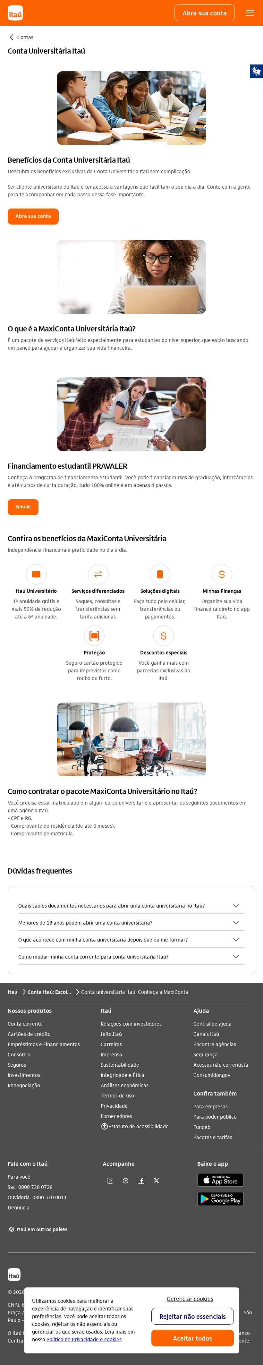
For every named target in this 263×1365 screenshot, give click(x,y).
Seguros (17, 1064)
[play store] (220, 1200)
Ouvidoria (19, 1197)
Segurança (205, 1054)
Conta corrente (25, 1023)
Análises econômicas (124, 1085)
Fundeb (201, 1126)
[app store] (220, 1181)
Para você (19, 1176)
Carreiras (111, 1044)
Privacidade (114, 1105)
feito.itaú (111, 1033)
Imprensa (111, 1054)
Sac (12, 1186)
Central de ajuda (212, 1023)
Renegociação (24, 1085)
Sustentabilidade (120, 1064)
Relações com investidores (131, 1023)
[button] (204, 12)
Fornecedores (116, 1116)
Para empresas (210, 1106)
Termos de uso (117, 1095)
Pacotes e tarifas (212, 1137)
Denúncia (19, 1207)
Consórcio (19, 1054)
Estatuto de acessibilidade (138, 1126)
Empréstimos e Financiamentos (44, 1044)
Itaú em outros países (38, 1229)
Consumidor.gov (211, 1074)
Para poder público (215, 1116)
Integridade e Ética (122, 1074)
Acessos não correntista (220, 1064)
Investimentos (24, 1074)
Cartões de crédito (29, 1033)
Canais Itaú (206, 1033)
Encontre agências (214, 1044)
